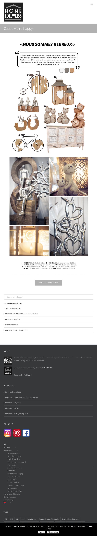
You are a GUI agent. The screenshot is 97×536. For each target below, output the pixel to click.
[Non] (94, 529)
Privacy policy (53, 532)
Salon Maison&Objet (13, 308)
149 (17, 519)
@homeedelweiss (11, 324)
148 (11, 519)
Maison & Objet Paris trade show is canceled (21, 314)
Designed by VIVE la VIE (22, 375)
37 (6, 519)
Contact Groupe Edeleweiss (49, 519)
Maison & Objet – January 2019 (16, 330)
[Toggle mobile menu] (92, 4)
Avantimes (31, 519)
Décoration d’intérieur (70, 519)
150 (23, 519)
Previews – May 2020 (13, 319)
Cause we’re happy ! (15, 297)
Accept (41, 532)
